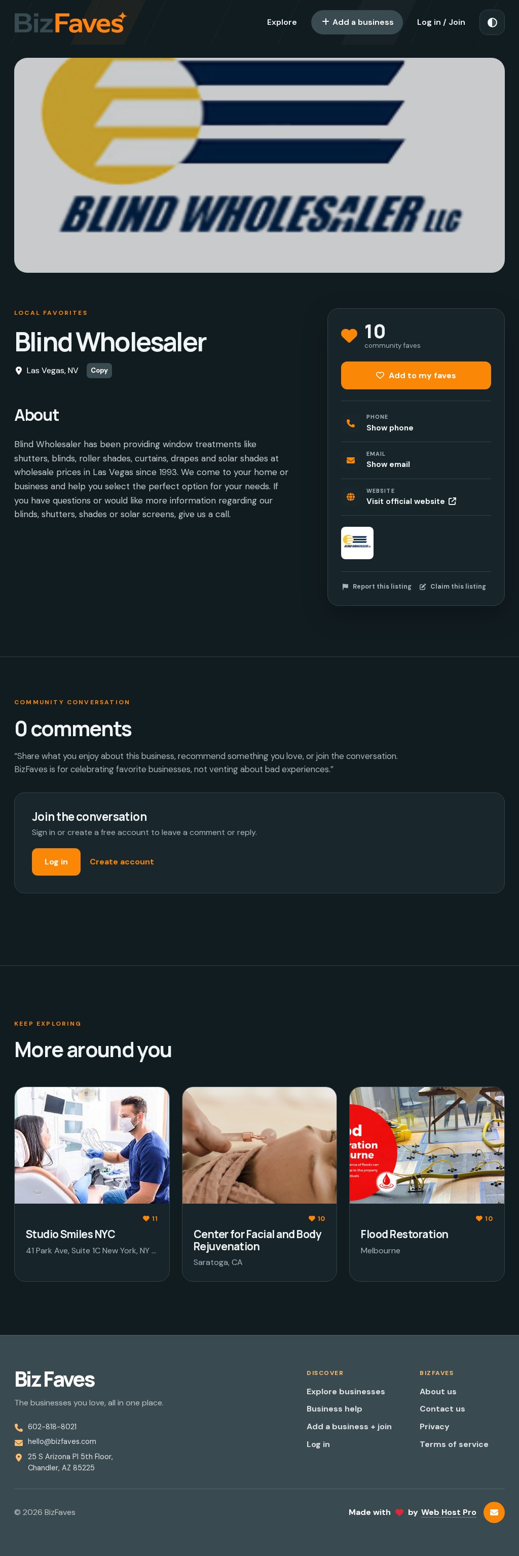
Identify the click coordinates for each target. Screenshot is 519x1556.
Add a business (362, 22)
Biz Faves (54, 1378)
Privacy (435, 1426)
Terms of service (454, 1444)
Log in (56, 861)
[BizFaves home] (71, 22)
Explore (282, 22)
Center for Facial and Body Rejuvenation (257, 1240)
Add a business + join (349, 1426)
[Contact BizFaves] (494, 1512)
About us (438, 1391)
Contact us (442, 1408)
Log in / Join (441, 22)
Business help (334, 1408)
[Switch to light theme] (492, 22)
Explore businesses (346, 1391)
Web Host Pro (448, 1512)
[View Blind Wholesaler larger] (357, 543)
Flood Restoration (404, 1234)
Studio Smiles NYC (70, 1234)
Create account (122, 861)
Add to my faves (421, 375)
